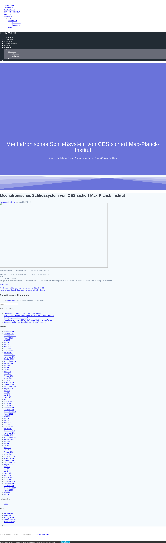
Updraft (7, 525)
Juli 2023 (7, 391)
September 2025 (10, 336)
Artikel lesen (4, 284)
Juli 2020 (7, 467)
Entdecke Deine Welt (12, 12)
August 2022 (8, 414)
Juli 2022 (7, 416)
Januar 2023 (8, 403)
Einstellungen (65, 542)
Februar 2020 (8, 477)
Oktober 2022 (9, 410)
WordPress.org (9, 522)
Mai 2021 (7, 446)
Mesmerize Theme (42, 534)
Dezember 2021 (9, 431)
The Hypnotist (9, 7)
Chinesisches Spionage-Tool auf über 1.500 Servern (22, 314)
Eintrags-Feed (9, 518)
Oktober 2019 (9, 486)
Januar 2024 (8, 378)
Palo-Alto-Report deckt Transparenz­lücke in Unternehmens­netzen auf (29, 316)
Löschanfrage (16, 25)
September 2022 (10, 412)
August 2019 (8, 490)
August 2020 (8, 465)
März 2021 (7, 450)
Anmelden (7, 14)
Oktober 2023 (9, 384)
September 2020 (10, 462)
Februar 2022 (8, 427)
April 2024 (7, 372)
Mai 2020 (7, 471)
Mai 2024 (7, 370)
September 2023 (10, 386)
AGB (9, 19)
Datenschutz (12, 21)
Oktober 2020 (9, 460)
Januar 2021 (8, 454)
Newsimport (4, 202)
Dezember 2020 (9, 456)
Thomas (9, 33)
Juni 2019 (7, 494)
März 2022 (7, 424)
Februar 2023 (8, 401)
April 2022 (7, 422)
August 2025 (8, 338)
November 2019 (9, 484)
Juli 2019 (7, 492)
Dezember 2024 (9, 355)
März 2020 (7, 475)
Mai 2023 (7, 395)
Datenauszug (16, 23)
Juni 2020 (7, 469)
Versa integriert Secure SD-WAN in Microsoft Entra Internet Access (28, 320)
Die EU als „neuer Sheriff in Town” (16, 318)
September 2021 (10, 437)
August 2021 (8, 439)
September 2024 (10, 361)
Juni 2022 (7, 418)
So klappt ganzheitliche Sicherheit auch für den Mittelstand (25, 322)
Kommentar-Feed (10, 520)
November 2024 (9, 357)
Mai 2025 (7, 344)
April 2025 (7, 346)
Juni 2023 (7, 393)
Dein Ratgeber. (9, 10)
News (10, 27)
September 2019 (10, 488)
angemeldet (11, 300)
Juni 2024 (7, 367)
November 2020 (9, 458)
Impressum (8, 16)
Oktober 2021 (9, 435)
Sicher (12, 202)
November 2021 (9, 433)
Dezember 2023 (9, 380)
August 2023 (8, 389)
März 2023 (7, 399)
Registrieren (8, 513)
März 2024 (7, 374)
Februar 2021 (8, 452)
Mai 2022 (7, 420)
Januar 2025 (8, 353)
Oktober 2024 (9, 359)
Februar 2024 (8, 376)
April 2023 (7, 397)
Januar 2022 (8, 429)
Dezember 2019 (9, 482)
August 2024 (8, 363)
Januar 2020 (8, 479)
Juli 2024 (7, 365)
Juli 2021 (7, 441)
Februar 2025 (8, 351)
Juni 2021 (7, 443)
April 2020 (7, 473)
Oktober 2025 (9, 334)
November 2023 (9, 382)
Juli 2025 (7, 340)
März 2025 (7, 348)
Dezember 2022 (9, 405)
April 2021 (7, 448)
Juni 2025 (7, 342)
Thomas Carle (9, 5)
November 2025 (9, 332)
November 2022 (9, 408)
